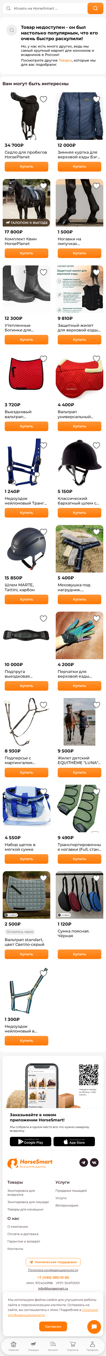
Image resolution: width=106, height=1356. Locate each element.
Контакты (15, 1249)
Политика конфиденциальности (53, 1270)
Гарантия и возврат (23, 1241)
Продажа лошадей (71, 1191)
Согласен (53, 1326)
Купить (26, 166)
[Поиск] (96, 8)
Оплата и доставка (22, 1234)
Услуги (61, 1198)
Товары (65, 60)
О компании (17, 1226)
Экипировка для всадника (21, 1192)
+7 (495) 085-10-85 (53, 1277)
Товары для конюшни (25, 1209)
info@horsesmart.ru (53, 1288)
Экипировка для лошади (28, 1202)
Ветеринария (66, 1205)
